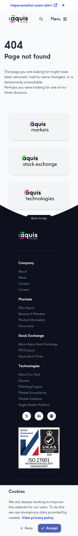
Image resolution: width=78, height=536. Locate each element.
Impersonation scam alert (31, 5)
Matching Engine (30, 387)
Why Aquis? (26, 308)
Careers (23, 290)
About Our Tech (29, 374)
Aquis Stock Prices (30, 356)
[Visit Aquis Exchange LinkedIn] (39, 416)
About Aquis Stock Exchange (38, 344)
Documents (26, 326)
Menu (56, 18)
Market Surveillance (32, 393)
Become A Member (31, 314)
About (22, 271)
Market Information (31, 320)
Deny (29, 528)
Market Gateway (30, 399)
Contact (23, 284)
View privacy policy (38, 517)
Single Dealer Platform (34, 405)
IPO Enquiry (26, 350)
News (22, 277)
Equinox (23, 381)
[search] (41, 19)
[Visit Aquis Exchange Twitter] (26, 416)
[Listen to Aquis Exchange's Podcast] (51, 416)
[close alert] (63, 5)
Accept (52, 528)
